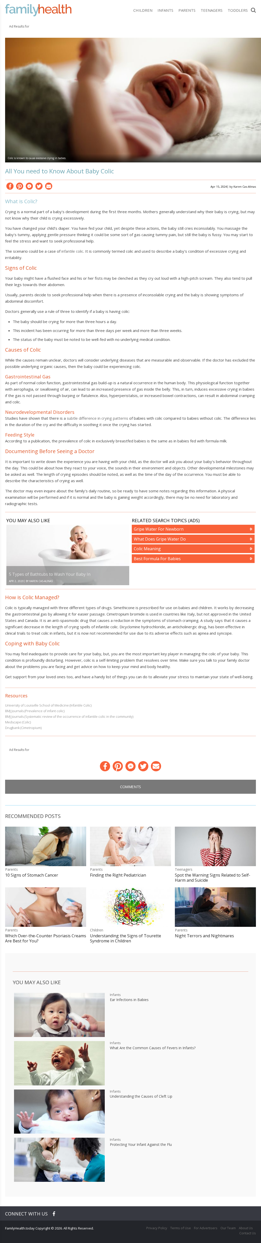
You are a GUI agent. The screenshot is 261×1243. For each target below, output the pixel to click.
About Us (246, 1228)
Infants (165, 10)
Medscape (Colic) (18, 722)
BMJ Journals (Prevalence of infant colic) (34, 711)
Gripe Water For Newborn (159, 529)
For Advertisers (205, 1228)
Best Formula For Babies (157, 558)
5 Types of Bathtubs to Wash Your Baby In (49, 574)
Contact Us (247, 1233)
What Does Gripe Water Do (160, 539)
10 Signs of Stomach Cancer (31, 875)
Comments (130, 786)
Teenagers (212, 10)
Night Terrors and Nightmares (204, 935)
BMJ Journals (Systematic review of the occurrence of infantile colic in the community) (69, 716)
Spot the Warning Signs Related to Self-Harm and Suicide (212, 878)
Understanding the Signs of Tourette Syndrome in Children (125, 938)
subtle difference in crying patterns (97, 418)
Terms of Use (180, 1228)
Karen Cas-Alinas (244, 186)
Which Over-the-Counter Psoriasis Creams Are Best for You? (45, 938)
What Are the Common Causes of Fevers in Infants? (152, 1048)
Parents (186, 10)
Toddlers (238, 10)
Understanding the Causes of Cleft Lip (141, 1096)
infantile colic (72, 251)
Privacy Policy (156, 1228)
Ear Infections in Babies (129, 999)
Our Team (228, 1228)
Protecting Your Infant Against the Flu (141, 1144)
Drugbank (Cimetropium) (23, 727)
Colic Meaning (147, 549)
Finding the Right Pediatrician (118, 875)
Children (142, 10)
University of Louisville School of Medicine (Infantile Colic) (48, 705)
